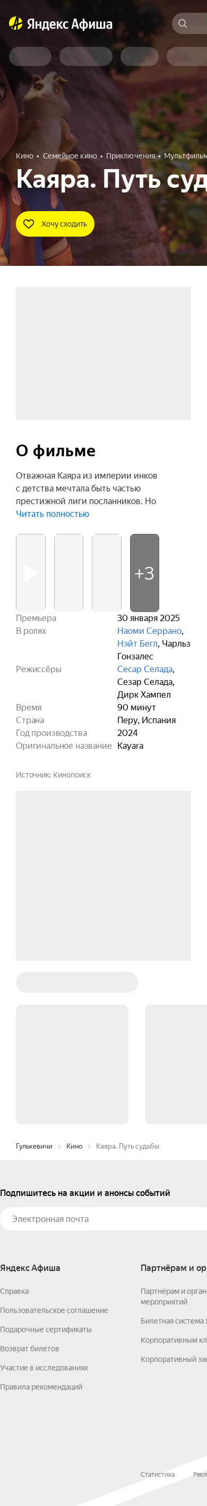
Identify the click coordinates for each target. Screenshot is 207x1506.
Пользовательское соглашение (54, 1310)
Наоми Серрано (149, 631)
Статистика (158, 1474)
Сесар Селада (144, 669)
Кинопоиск (72, 775)
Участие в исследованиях (44, 1367)
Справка (14, 1291)
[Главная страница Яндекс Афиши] (16, 23)
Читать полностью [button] (52, 514)
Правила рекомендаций (41, 1387)
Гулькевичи (34, 1146)
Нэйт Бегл (137, 644)
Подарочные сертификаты (46, 1329)
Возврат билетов (29, 1348)
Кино (74, 1146)
